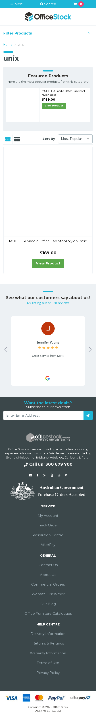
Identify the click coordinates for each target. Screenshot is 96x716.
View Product (54, 105)
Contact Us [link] (48, 565)
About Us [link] (48, 575)
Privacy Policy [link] (48, 673)
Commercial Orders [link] (48, 584)
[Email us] (30, 475)
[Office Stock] (48, 16)
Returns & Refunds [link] (48, 643)
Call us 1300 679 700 (51, 464)
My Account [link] (48, 515)
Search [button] (49, 4)
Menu (19, 4)
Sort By (48, 139)
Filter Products (17, 33)
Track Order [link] (48, 525)
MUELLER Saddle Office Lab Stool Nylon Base (48, 241)
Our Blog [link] (48, 604)
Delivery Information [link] (48, 634)
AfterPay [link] (48, 545)
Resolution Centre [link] (48, 535)
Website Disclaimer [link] (48, 594)
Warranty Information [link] (48, 653)
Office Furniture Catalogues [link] (48, 613)
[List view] (17, 139)
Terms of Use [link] (48, 663)
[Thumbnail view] (8, 139)
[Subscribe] (88, 415)
